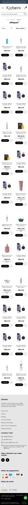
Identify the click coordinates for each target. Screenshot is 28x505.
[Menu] (3, 8)
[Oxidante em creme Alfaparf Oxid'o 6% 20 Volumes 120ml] (25, 55)
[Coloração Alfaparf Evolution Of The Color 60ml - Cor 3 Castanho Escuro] (25, 354)
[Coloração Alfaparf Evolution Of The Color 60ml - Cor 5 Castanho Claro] (25, 112)
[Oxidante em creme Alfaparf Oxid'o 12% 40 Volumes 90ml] (11, 233)
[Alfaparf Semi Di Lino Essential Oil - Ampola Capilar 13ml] (11, 55)
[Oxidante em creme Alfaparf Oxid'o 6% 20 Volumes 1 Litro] (25, 384)
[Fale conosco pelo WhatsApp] (25, 498)
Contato (3, 413)
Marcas (13, 19)
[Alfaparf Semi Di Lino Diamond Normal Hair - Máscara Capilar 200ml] (11, 297)
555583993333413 (8, 436)
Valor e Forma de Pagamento (9, 425)
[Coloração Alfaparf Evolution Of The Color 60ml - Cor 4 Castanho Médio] (11, 354)
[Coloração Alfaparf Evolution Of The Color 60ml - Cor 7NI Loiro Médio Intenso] (25, 325)
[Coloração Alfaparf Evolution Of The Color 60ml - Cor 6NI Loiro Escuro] (25, 264)
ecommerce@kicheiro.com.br (11, 442)
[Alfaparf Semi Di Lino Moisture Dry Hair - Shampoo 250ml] (11, 266)
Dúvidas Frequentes (6, 428)
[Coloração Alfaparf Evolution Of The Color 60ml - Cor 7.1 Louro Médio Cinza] (11, 202)
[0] (24, 8)
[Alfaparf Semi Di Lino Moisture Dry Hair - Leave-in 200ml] (25, 204)
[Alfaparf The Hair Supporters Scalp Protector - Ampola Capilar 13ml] (11, 140)
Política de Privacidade (7, 422)
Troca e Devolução (6, 419)
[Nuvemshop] (6, 498)
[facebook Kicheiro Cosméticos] (7, 460)
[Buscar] (25, 14)
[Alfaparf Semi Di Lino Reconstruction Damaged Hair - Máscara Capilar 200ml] (25, 235)
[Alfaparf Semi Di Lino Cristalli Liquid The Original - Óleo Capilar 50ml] (25, 143)
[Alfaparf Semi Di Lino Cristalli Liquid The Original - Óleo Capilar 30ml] (11, 173)
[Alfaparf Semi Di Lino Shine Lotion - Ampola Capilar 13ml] (25, 294)
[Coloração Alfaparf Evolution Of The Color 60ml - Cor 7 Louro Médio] (11, 83)
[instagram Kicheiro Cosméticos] (3, 460)
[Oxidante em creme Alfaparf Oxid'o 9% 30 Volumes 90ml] (11, 382)
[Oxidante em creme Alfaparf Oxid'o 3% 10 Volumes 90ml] (25, 83)
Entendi (24, 503)
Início (8, 19)
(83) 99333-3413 (8, 439)
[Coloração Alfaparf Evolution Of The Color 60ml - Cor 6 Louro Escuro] (11, 112)
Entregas (3, 416)
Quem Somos (4, 411)
